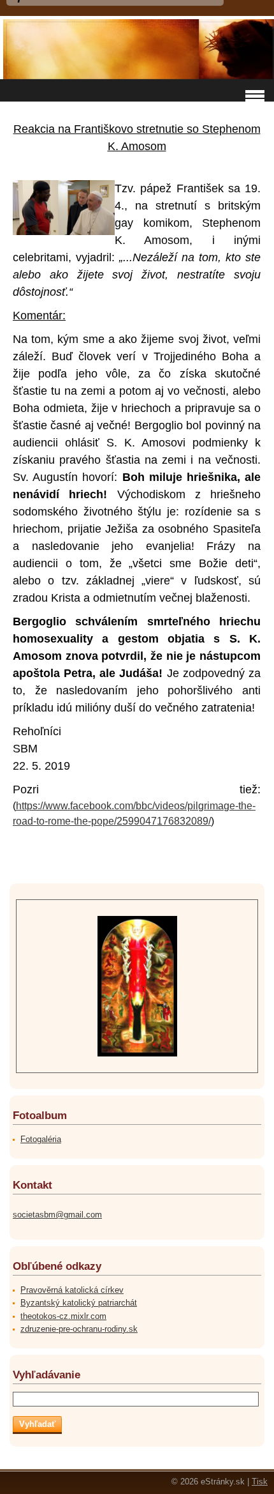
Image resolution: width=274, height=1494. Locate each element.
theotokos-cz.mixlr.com (63, 1316)
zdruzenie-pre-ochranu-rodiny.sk (79, 1329)
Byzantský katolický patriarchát (78, 1302)
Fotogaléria (40, 1139)
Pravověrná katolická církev (72, 1290)
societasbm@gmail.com (57, 1214)
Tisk (260, 1481)
